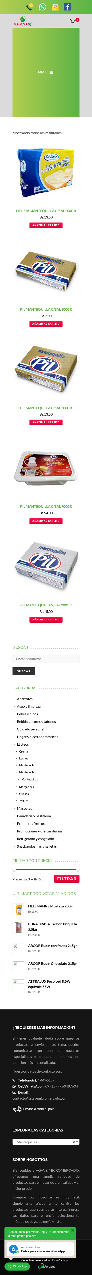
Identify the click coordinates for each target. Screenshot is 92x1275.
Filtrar (67, 878)
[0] (71, 21)
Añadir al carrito (46, 225)
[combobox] (46, 1142)
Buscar (24, 671)
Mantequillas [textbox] (45, 1142)
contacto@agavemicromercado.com (40, 1098)
